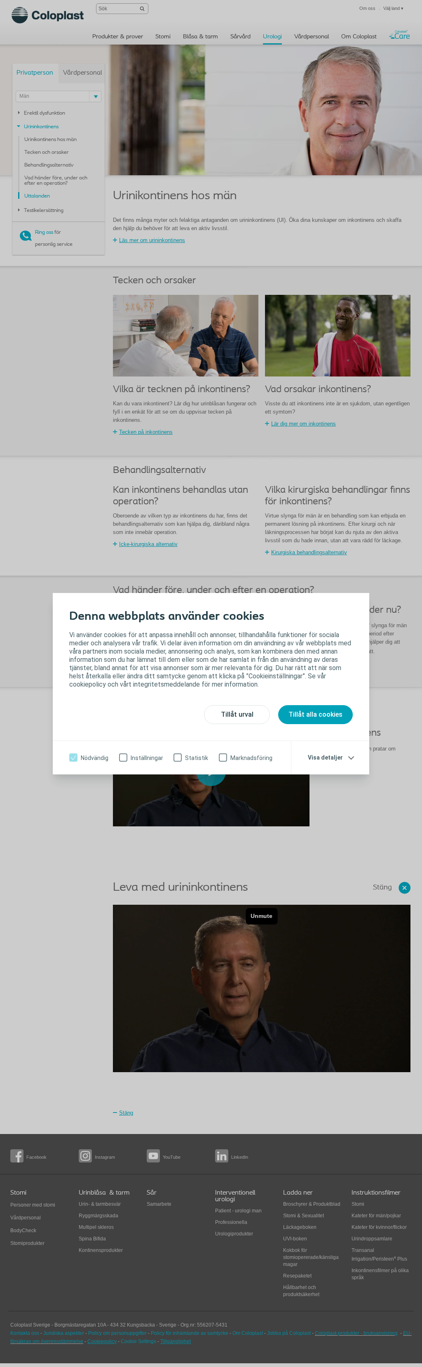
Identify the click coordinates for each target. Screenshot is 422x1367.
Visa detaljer (325, 757)
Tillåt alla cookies (315, 714)
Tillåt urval (237, 714)
